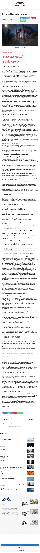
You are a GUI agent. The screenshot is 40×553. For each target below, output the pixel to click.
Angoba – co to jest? (4, 456)
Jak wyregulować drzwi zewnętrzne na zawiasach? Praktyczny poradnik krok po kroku (25, 503)
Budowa (9, 11)
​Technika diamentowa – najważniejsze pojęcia (24, 523)
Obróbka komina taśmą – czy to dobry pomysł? (8, 419)
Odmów (20, 547)
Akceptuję (20, 544)
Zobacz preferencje (20, 550)
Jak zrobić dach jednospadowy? (6, 450)
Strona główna (4, 11)
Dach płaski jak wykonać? (5, 473)
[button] (38, 535)
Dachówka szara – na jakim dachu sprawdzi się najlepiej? (12, 484)
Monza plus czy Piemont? (5, 461)
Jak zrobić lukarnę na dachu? (6, 439)
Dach (13, 11)
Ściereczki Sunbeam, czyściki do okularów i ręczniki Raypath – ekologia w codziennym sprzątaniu (25, 513)
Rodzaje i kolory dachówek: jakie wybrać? (8, 489)
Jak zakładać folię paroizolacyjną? (7, 478)
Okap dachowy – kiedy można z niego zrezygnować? (11, 467)
